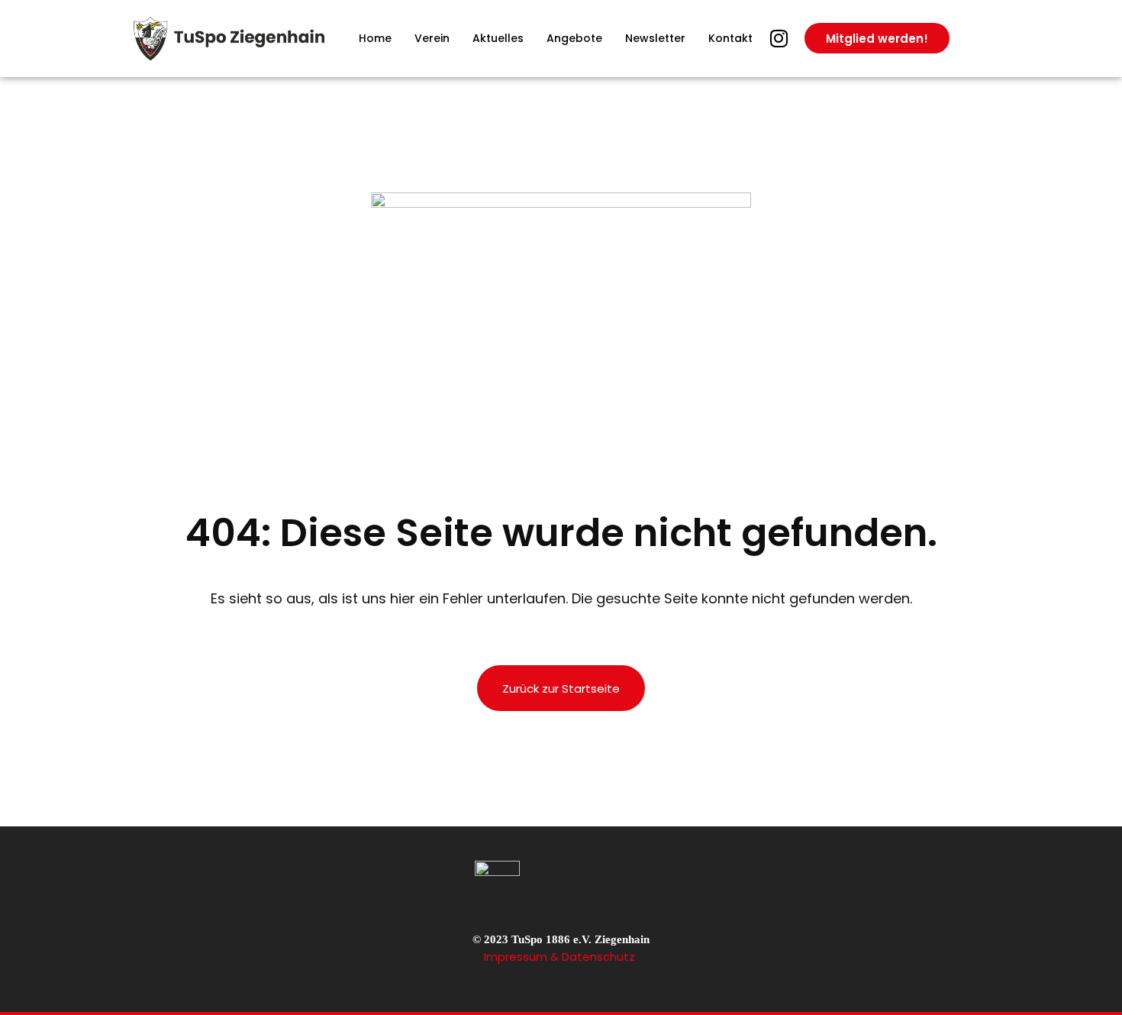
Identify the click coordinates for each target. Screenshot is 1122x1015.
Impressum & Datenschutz (561, 957)
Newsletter (655, 38)
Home (375, 38)
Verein (432, 38)
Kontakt (730, 38)
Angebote (574, 38)
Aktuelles (498, 38)
